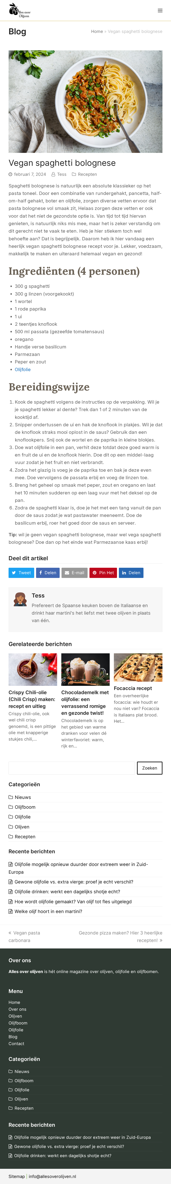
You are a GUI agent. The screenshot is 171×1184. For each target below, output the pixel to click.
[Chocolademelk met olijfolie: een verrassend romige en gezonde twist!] (85, 669)
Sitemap (17, 1176)
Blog (13, 1036)
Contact (16, 1043)
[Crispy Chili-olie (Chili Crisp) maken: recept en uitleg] (33, 669)
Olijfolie (23, 369)
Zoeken (149, 768)
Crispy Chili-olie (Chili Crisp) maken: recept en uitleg (32, 699)
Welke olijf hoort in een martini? (48, 911)
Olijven (22, 827)
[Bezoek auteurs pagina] (20, 598)
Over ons (17, 1009)
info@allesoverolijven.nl (52, 1176)
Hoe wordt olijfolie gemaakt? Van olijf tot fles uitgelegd (73, 901)
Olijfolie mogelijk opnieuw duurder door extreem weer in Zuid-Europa (82, 1137)
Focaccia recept (133, 688)
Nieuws (23, 797)
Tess (62, 174)
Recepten (87, 174)
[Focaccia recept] (138, 667)
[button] (160, 10)
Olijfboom (25, 807)
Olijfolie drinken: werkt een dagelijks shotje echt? (67, 891)
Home (97, 31)
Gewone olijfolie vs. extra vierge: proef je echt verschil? (74, 882)
